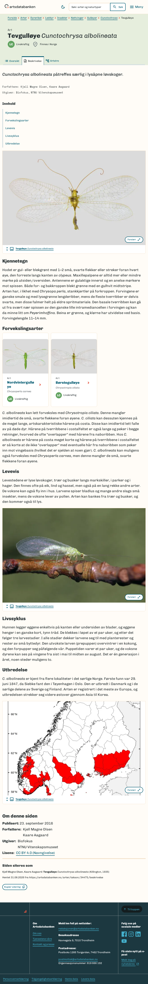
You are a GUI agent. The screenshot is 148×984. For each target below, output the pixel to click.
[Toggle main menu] (136, 7)
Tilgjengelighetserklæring (47, 978)
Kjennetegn (12, 112)
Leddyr (49, 17)
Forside (12, 17)
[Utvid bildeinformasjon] (10, 249)
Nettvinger (77, 17)
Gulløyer (92, 17)
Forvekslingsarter (17, 120)
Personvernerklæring (16, 978)
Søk (121, 7)
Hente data (71, 978)
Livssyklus (12, 136)
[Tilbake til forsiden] (20, 7)
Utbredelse (12, 143)
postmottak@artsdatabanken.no (78, 959)
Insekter (62, 17)
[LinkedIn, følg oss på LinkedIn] (138, 934)
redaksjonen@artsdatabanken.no (78, 928)
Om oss (37, 933)
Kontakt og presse (43, 944)
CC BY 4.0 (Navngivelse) (35, 853)
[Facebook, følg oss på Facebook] (124, 934)
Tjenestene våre (42, 938)
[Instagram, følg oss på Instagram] (131, 934)
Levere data (88, 978)
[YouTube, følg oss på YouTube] (124, 941)
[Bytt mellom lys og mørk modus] (63, 6)
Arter (23, 17)
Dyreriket (36, 17)
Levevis (10, 128)
